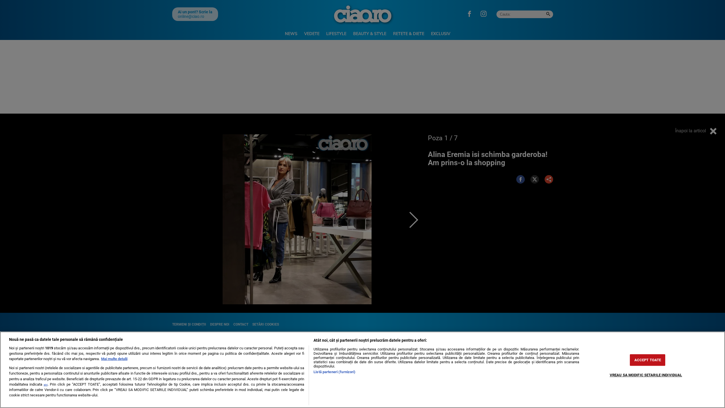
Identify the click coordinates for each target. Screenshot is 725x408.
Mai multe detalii (114, 359)
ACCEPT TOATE (647, 360)
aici (46, 384)
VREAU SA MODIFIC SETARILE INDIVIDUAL (646, 375)
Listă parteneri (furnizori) (334, 372)
